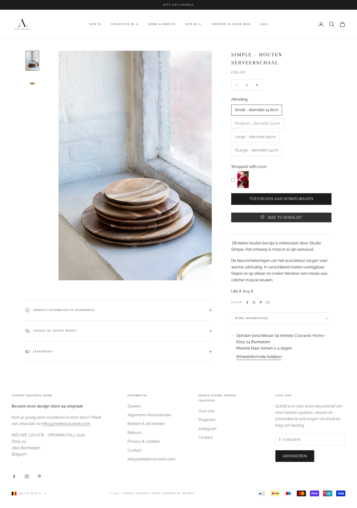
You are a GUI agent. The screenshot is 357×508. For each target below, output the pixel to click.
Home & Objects (162, 24)
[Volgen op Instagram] (26, 476)
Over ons (206, 411)
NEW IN (95, 24)
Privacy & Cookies (144, 441)
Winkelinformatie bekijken (259, 356)
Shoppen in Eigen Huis (231, 24)
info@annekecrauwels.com (152, 459)
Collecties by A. (125, 24)
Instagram (207, 428)
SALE (264, 24)
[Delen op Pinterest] (261, 302)
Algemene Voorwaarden (149, 415)
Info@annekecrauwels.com (66, 423)
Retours (135, 432)
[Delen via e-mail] (268, 302)
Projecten (207, 419)
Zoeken (134, 406)
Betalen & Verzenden (146, 423)
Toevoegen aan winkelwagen (281, 199)
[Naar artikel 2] (32, 83)
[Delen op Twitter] (254, 302)
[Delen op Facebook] (247, 302)
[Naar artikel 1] (32, 61)
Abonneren (294, 456)
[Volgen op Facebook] (14, 476)
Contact (135, 450)
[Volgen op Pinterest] (39, 476)
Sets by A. (193, 24)
